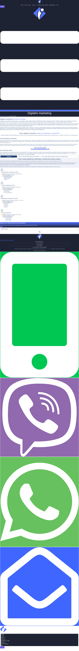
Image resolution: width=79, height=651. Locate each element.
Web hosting (57, 248)
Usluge (2, 637)
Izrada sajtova (16, 248)
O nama (2, 636)
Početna (2, 634)
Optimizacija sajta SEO (37, 248)
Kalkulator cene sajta (5, 640)
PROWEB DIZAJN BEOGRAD (7, 240)
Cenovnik (3, 639)
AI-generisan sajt (62, 248)
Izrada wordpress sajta (30, 248)
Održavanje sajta (42, 248)
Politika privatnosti (35, 250)
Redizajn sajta (53, 248)
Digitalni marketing (48, 248)
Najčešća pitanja (4, 643)
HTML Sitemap (44, 250)
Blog (2, 645)
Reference (3, 642)
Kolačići (40, 250)
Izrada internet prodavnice (22, 248)
